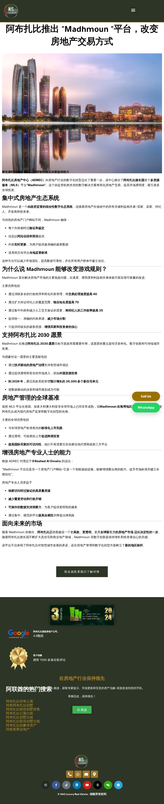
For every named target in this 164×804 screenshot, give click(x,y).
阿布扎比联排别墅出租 (23, 721)
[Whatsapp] (78, 774)
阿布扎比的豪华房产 (21, 725)
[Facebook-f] (56, 785)
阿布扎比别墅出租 (19, 717)
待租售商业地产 (18, 729)
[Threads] (97, 785)
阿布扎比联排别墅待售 (23, 709)
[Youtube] (87, 785)
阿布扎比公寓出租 (19, 713)
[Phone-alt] (69, 774)
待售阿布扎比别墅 (19, 705)
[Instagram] (45, 785)
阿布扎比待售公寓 (19, 701)
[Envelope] (86, 774)
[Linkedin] (77, 785)
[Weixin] (108, 785)
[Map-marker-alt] (94, 774)
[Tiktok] (66, 785)
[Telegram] (118, 785)
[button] (133, 10)
